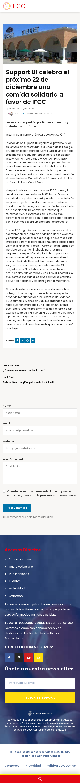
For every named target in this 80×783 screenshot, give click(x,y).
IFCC (16, 113)
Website (8, 441)
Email (6, 423)
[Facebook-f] (9, 657)
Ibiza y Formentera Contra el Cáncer (45, 754)
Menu (75, 6)
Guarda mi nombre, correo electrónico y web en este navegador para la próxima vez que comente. (41, 493)
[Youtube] (28, 657)
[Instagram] (19, 657)
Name (7, 405)
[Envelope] (38, 657)
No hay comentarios (39, 113)
